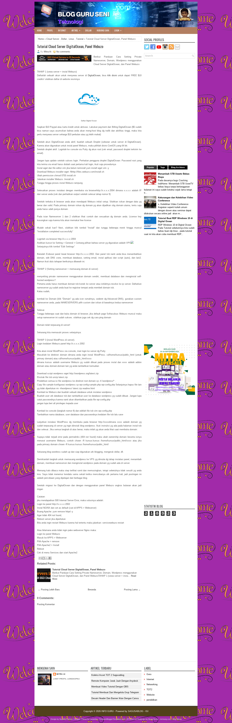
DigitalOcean (94, 75)
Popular (150, 167)
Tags (162, 167)
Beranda (92, 589)
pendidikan (152, 700)
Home (39, 30)
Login (117, 30)
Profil (50, 30)
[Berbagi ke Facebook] (50, 558)
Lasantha (93, 719)
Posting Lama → (132, 589)
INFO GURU (107, 711)
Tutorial (79, 39)
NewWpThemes (66, 719)
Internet (62, 30)
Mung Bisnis (153, 719)
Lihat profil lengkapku (66, 679)
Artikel (76, 30)
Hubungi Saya (103, 30)
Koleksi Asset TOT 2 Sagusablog (107, 675)
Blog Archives (178, 167)
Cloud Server (52, 39)
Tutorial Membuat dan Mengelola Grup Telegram (115, 692)
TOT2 (149, 689)
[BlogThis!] (43, 558)
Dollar (88, 30)
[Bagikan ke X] (46, 558)
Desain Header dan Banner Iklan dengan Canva (115, 698)
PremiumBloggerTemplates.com (112, 719)
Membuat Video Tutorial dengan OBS (109, 686)
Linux (71, 39)
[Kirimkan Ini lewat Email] (40, 558)
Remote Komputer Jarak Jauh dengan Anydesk (114, 681)
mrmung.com (165, 719)
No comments (63, 51)
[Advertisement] (89, 633)
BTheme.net (132, 719)
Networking (152, 684)
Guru (149, 674)
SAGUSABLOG (135, 711)
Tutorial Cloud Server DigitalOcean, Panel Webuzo (70, 46)
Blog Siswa (177, 719)
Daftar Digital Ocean (89, 121)
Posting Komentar (46, 604)
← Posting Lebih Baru (49, 589)
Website (151, 694)
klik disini (112, 75)
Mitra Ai (61, 674)
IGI (146, 711)
